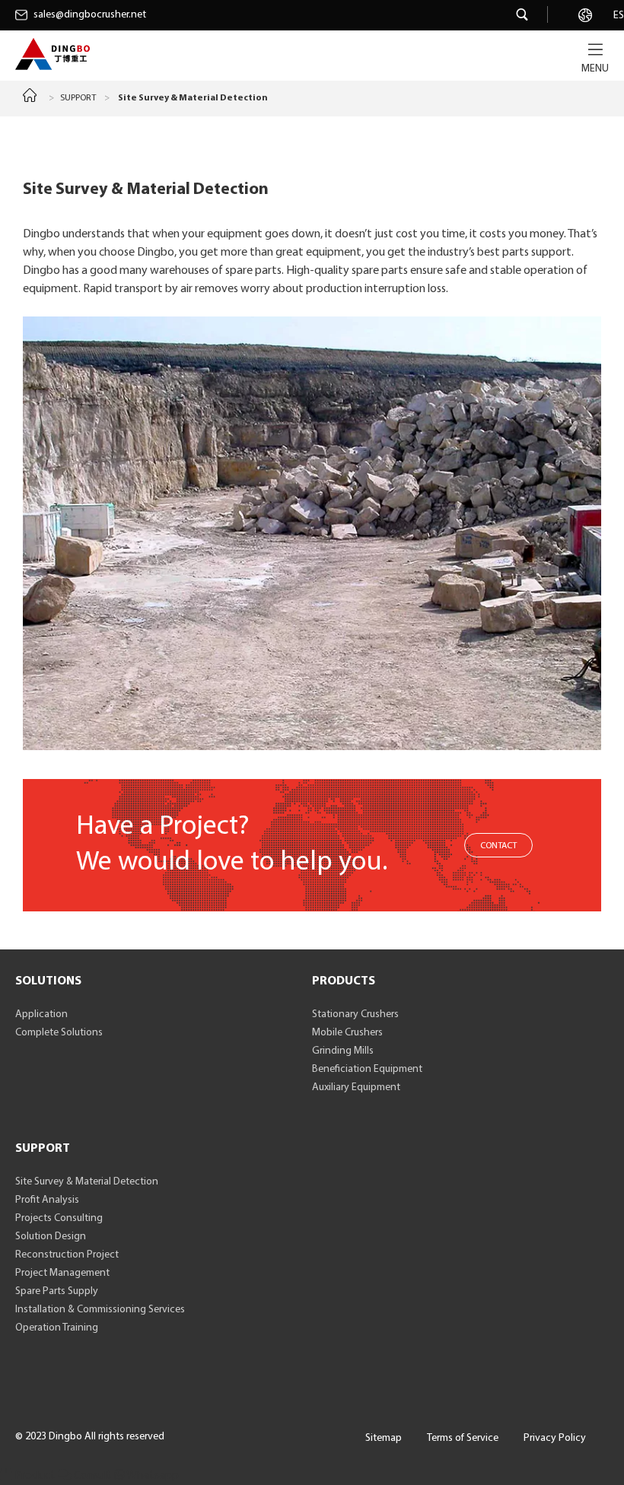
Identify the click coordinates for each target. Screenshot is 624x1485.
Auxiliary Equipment (356, 1087)
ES (618, 15)
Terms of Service (462, 1438)
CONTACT (498, 846)
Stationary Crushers (355, 1014)
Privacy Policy (555, 1438)
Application (41, 1014)
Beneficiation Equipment (367, 1069)
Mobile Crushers (347, 1032)
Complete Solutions (59, 1032)
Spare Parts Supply (56, 1291)
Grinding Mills (343, 1051)
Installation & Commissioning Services (100, 1309)
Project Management (62, 1273)
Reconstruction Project (67, 1255)
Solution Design (50, 1236)
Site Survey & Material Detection (86, 1182)
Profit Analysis (47, 1200)
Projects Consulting (59, 1218)
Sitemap (383, 1438)
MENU (595, 69)
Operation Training (56, 1328)
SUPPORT (78, 98)
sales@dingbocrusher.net (89, 15)
